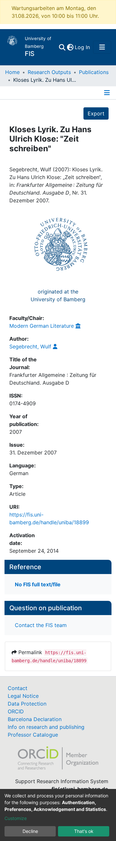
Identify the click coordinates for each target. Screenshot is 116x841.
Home (12, 72)
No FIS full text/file (38, 584)
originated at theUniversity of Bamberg (58, 295)
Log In (83, 47)
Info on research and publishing (46, 727)
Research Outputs (49, 72)
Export (96, 113)
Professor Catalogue (33, 734)
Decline (30, 831)
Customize (16, 818)
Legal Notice (23, 696)
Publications (94, 72)
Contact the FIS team (41, 625)
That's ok (83, 831)
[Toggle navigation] (102, 47)
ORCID (16, 711)
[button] (70, 47)
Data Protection (27, 703)
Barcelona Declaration (35, 719)
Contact (17, 688)
